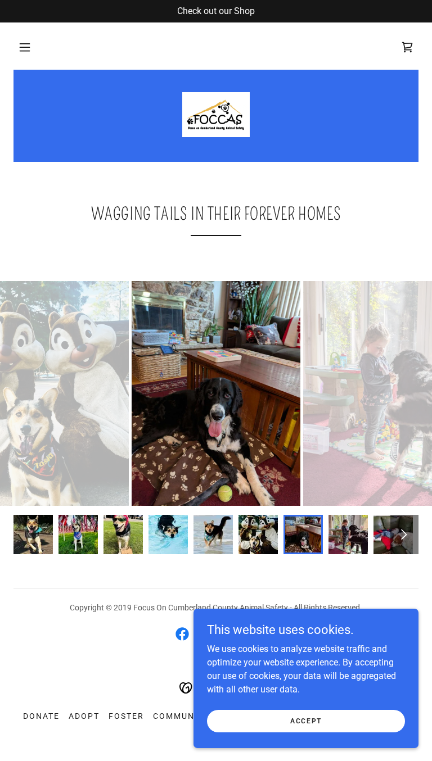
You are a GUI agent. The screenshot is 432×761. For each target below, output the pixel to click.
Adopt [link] (84, 716)
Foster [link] (126, 716)
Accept (306, 720)
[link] (216, 114)
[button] (25, 47)
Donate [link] (41, 716)
